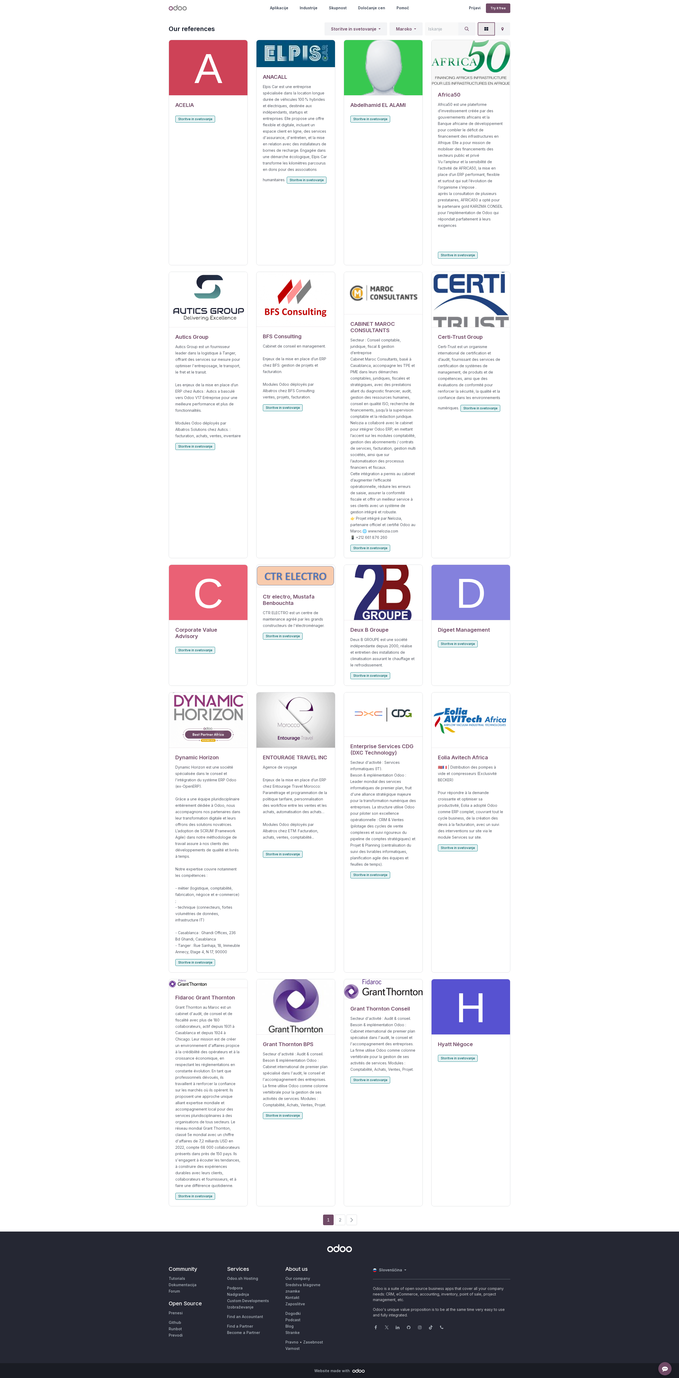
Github (175, 1322)
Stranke (292, 1332)
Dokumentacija (183, 1284)
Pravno (291, 1342)
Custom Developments (248, 1300)
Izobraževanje (240, 1307)
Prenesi (176, 1313)
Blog (289, 1326)
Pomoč (403, 8)
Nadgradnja (238, 1294)
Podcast (293, 1320)
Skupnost (338, 8)
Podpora (235, 1288)
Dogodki (293, 1313)
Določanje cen (371, 8)
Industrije (308, 8)
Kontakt (292, 1297)
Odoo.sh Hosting (242, 1278)
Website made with (332, 1370)
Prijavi (475, 8)
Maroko (404, 29)
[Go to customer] (208, 68)
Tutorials (177, 1278)
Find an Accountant (245, 1316)
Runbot (175, 1329)
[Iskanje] (467, 29)
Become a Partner (243, 1332)
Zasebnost (313, 1342)
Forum (174, 1291)
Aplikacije (279, 8)
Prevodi (176, 1335)
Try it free (498, 8)
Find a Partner (240, 1326)
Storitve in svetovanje (353, 29)
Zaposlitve (295, 1304)
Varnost (292, 1348)
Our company (297, 1278)
